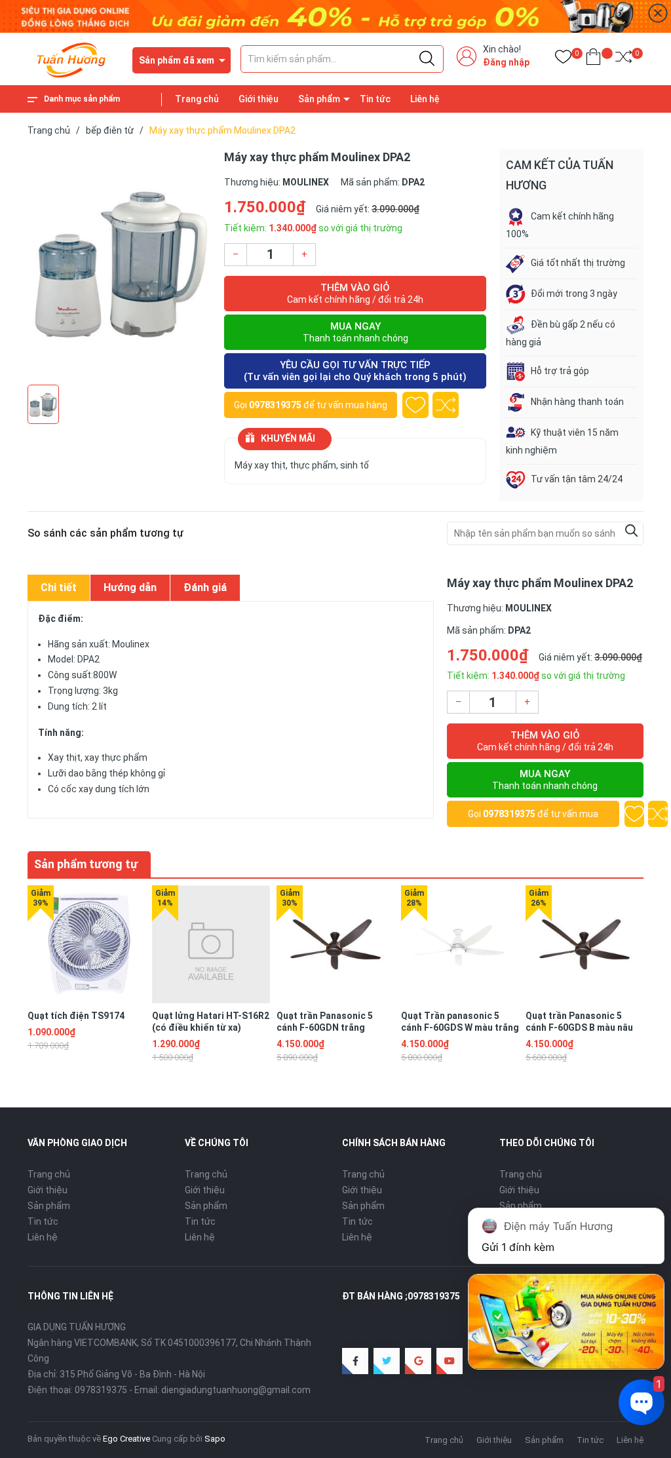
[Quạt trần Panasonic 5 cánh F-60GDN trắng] (335, 944)
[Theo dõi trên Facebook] (355, 1361)
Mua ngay (355, 331)
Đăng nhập (506, 62)
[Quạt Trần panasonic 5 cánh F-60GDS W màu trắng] (460, 944)
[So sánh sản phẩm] (623, 59)
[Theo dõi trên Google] (418, 1361)
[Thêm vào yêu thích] (415, 405)
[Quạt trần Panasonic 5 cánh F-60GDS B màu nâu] (584, 944)
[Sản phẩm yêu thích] (563, 59)
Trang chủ (197, 99)
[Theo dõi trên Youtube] (449, 1361)
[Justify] (427, 59)
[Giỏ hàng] (593, 59)
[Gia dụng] (335, 15)
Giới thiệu (258, 99)
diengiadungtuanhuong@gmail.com (236, 1390)
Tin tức (375, 99)
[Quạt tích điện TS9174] (86, 944)
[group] (119, 263)
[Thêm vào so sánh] (445, 405)
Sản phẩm (319, 99)
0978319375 (275, 405)
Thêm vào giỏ (355, 293)
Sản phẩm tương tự (86, 864)
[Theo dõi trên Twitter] (387, 1361)
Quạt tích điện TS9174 (76, 1015)
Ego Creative (126, 1439)
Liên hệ (425, 99)
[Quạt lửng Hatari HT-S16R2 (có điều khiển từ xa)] (211, 944)
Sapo (214, 1439)
